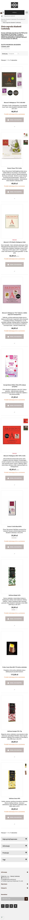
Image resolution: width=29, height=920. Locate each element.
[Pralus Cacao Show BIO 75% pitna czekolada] (12, 648)
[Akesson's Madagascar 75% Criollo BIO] (12, 83)
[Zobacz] (14, 126)
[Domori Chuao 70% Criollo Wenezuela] (26, 135)
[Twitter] (7, 906)
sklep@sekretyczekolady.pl (9, 879)
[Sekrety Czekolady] (14, 5)
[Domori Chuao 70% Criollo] (12, 149)
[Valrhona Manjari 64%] (12, 576)
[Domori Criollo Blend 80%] (12, 507)
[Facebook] (3, 906)
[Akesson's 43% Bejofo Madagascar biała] (12, 221)
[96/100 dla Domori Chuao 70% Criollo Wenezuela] (26, 142)
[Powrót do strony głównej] (1, 16)
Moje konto (4, 884)
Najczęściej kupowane (10, 839)
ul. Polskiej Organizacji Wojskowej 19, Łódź (12, 881)
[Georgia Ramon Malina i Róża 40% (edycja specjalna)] (12, 366)
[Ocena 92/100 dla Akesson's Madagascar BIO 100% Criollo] (26, 428)
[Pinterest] (11, 906)
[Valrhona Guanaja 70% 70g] (12, 712)
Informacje (6, 846)
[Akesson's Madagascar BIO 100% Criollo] (12, 435)
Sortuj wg (4, 53)
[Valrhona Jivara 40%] (12, 779)
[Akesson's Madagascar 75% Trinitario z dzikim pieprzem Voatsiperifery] (12, 294)
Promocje (6, 853)
